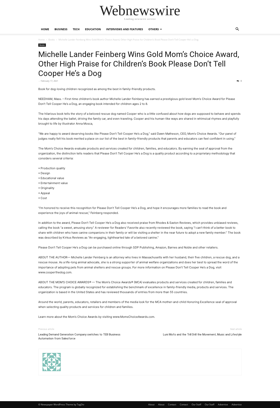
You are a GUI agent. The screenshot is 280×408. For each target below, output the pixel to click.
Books (51, 39)
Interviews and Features (124, 29)
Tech (76, 29)
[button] (237, 29)
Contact (172, 404)
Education (93, 29)
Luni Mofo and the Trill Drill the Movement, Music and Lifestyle (202, 334)
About (151, 404)
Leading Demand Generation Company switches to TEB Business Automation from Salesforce (79, 336)
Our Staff (196, 404)
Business (60, 29)
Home (45, 29)
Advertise (223, 404)
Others (153, 29)
